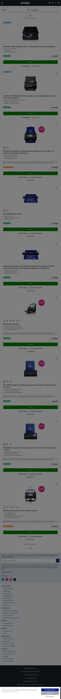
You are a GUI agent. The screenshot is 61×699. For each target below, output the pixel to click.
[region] (30, 693)
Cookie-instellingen (50, 696)
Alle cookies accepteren (50, 689)
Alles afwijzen (50, 693)
